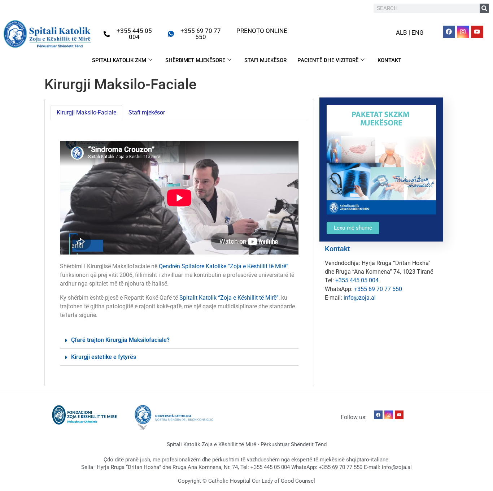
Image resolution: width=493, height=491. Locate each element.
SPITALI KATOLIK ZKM (119, 60)
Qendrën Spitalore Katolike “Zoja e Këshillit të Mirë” (223, 266)
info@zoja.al (360, 297)
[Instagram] (463, 32)
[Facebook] (449, 32)
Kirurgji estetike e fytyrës (103, 356)
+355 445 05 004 (357, 280)
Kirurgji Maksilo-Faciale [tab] (86, 112)
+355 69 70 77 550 (378, 289)
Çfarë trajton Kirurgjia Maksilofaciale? (120, 339)
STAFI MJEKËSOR (265, 60)
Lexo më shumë (353, 228)
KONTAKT (389, 60)
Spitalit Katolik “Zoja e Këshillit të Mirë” (229, 297)
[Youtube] (477, 32)
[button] (179, 340)
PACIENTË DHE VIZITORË (327, 60)
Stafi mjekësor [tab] (146, 112)
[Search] (484, 8)
